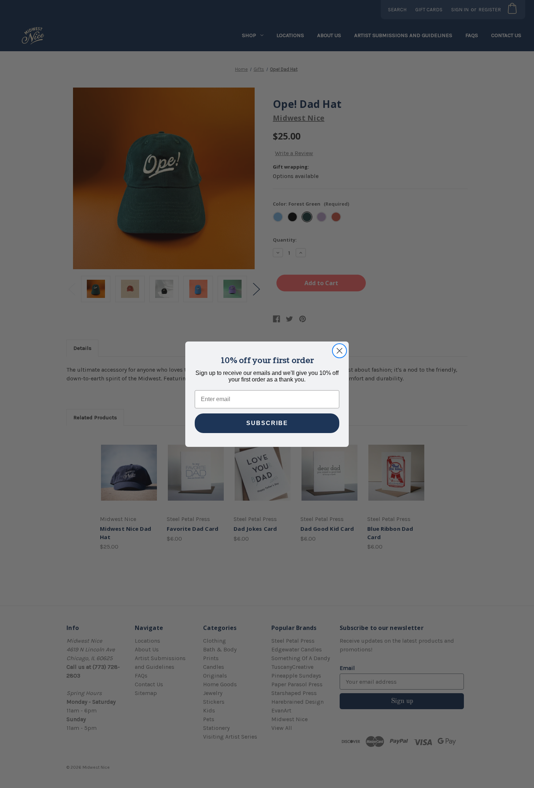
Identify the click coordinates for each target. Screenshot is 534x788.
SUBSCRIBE (267, 423)
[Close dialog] (339, 350)
